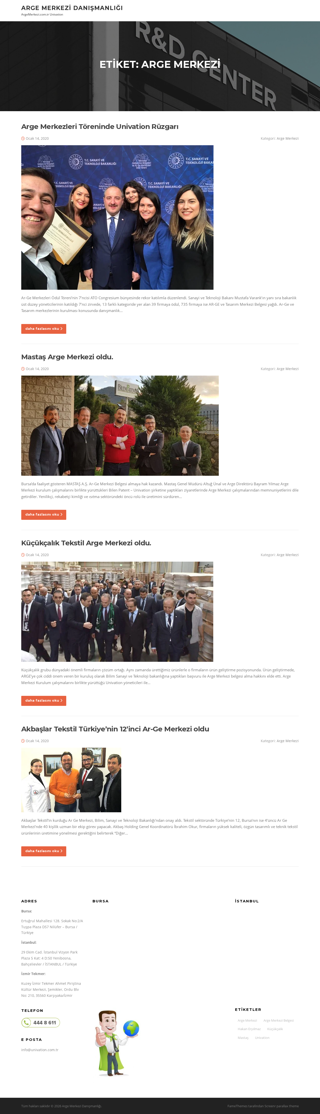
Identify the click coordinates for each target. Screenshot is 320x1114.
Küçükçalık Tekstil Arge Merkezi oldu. (86, 543)
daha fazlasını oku (42, 329)
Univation (262, 1037)
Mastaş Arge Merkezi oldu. (67, 357)
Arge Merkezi (288, 138)
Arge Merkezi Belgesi (279, 1020)
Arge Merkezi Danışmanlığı (72, 7)
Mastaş (243, 1037)
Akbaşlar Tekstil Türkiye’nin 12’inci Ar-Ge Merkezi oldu (115, 729)
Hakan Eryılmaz (249, 1029)
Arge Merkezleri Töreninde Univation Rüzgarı (99, 126)
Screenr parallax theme (281, 1106)
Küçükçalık (275, 1029)
